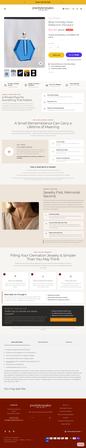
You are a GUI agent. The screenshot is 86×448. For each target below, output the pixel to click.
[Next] (61, 2)
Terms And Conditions (10, 441)
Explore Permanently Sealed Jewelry (63, 319)
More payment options (74, 59)
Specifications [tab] (43, 342)
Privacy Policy (8, 440)
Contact (65, 417)
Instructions (9, 361)
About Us (66, 405)
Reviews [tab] (69, 342)
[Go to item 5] (33, 73)
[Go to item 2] (13, 73)
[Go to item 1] (6, 73)
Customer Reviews (66, 411)
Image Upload (65, 424)
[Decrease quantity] (50, 47)
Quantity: (51, 43)
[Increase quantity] (57, 47)
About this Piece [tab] (17, 342)
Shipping (22, 440)
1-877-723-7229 (13, 418)
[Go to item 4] (27, 73)
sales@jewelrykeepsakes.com (13, 420)
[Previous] (24, 2)
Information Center (66, 408)
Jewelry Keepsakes (54, 18)
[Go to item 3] (20, 73)
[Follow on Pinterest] (14, 431)
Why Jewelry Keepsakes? (66, 414)
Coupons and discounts (65, 421)
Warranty (15, 440)
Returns (28, 440)
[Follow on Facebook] (5, 431)
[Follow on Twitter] (9, 431)
